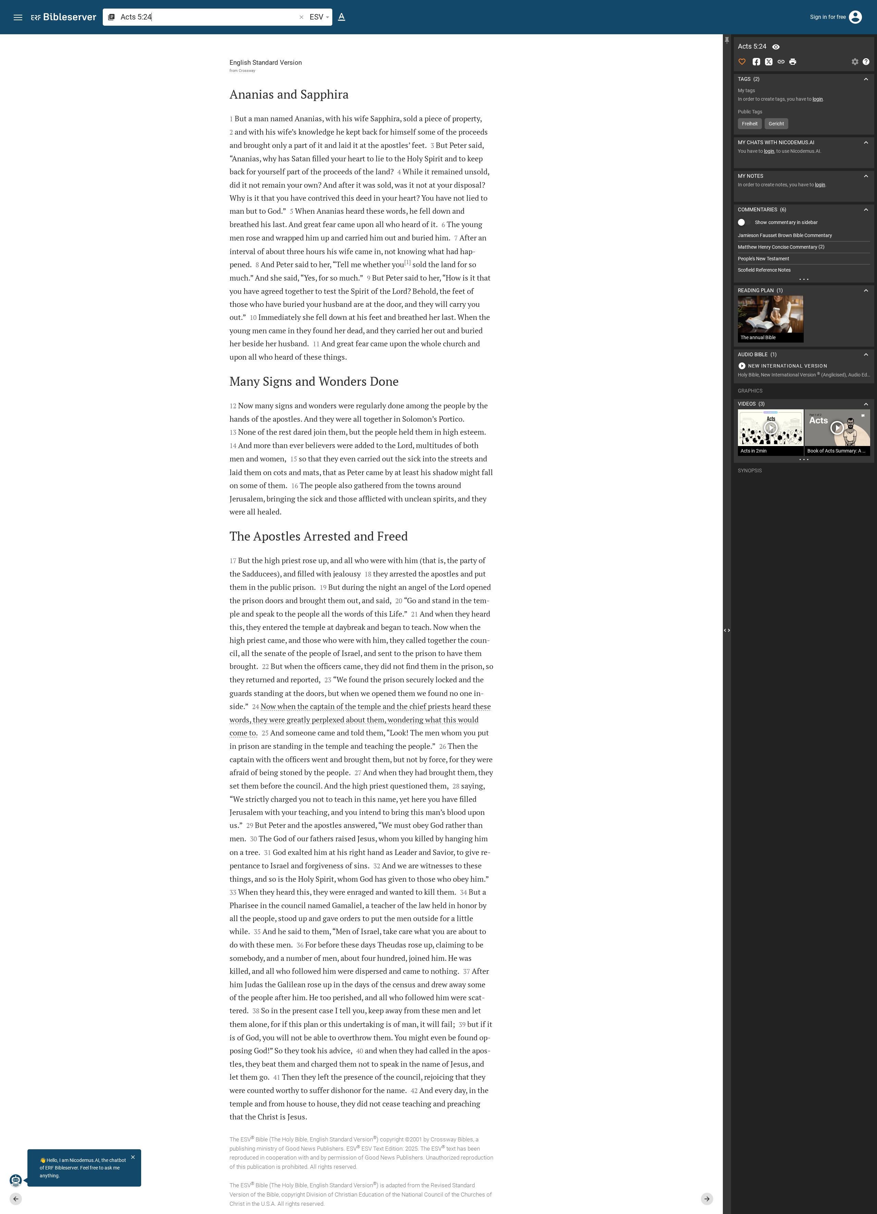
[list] (804, 253)
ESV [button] (316, 17)
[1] (407, 262)
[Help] (866, 61)
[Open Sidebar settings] (855, 61)
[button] (18, 18)
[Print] (792, 61)
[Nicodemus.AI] (16, 1180)
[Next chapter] (707, 1199)
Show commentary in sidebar (786, 222)
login (818, 99)
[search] (209, 17)
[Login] (855, 17)
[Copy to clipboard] (781, 61)
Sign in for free (828, 17)
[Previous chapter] (16, 1199)
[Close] (133, 1157)
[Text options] (341, 17)
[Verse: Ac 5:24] (775, 46)
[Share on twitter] (768, 61)
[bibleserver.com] (63, 18)
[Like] (742, 61)
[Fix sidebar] (727, 40)
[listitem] (804, 235)
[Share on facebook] (756, 61)
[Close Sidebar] (727, 630)
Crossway (247, 70)
